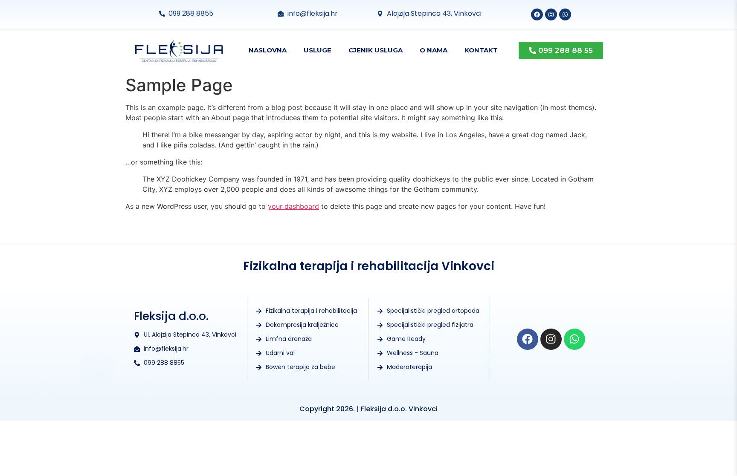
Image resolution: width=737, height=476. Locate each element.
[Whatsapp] (565, 14)
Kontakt (481, 50)
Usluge (317, 50)
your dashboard (293, 206)
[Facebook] (537, 14)
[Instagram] (551, 14)
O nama (433, 50)
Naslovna (268, 50)
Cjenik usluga (375, 50)
